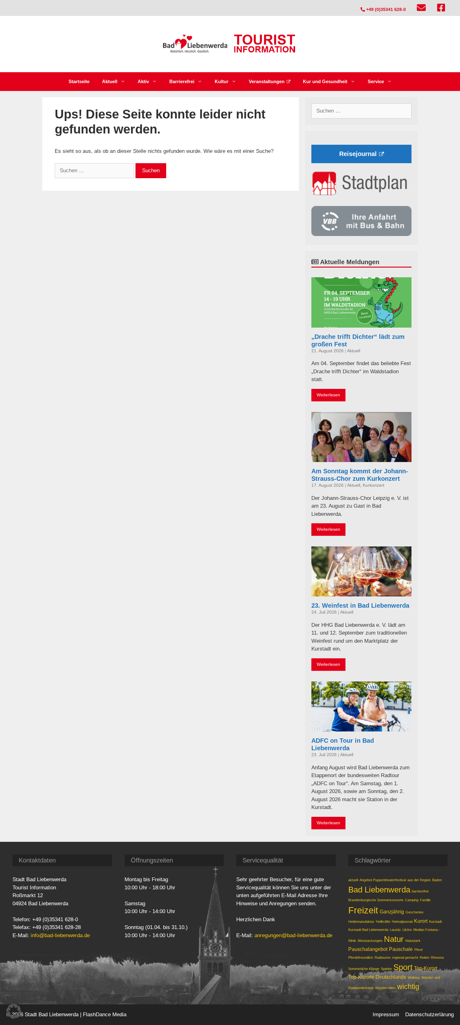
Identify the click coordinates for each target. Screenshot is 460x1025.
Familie (425, 900)
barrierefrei (420, 891)
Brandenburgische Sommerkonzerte (375, 900)
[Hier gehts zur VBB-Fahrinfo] (361, 234)
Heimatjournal (402, 921)
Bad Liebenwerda (379, 889)
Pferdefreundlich (360, 957)
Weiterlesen (328, 395)
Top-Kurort (425, 968)
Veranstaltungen (266, 81)
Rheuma (437, 957)
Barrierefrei (181, 81)
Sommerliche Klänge (363, 969)
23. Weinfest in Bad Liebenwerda (360, 605)
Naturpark (413, 940)
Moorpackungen (370, 940)
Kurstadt (435, 921)
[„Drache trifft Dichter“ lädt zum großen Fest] (361, 323)
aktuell (353, 880)
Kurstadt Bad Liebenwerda (368, 930)
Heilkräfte (383, 921)
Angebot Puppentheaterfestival (383, 880)
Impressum (386, 1014)
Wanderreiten (385, 988)
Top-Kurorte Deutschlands (377, 977)
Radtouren (383, 957)
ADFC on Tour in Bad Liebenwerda (342, 744)
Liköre (407, 930)
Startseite (79, 81)
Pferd (418, 950)
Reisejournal (358, 153)
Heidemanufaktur (361, 921)
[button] (14, 1011)
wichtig (408, 986)
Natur (394, 939)
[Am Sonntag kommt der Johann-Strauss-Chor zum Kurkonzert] (361, 458)
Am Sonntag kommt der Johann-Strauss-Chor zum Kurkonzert (359, 475)
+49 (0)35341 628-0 (385, 9)
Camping (411, 900)
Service (376, 81)
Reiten (424, 957)
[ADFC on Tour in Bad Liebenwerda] (361, 728)
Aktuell (109, 81)
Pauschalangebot (367, 949)
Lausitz (395, 930)
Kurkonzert (373, 485)
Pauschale (401, 949)
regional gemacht (405, 957)
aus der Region (419, 880)
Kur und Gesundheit (325, 81)
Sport (402, 967)
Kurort (420, 921)
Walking (414, 977)
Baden (437, 880)
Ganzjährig (392, 911)
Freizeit (363, 910)
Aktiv (143, 81)
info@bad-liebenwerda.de (60, 935)
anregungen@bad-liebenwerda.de (293, 935)
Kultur (221, 81)
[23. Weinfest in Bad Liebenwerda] (361, 592)
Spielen (386, 969)
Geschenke (414, 912)
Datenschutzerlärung (429, 1014)
